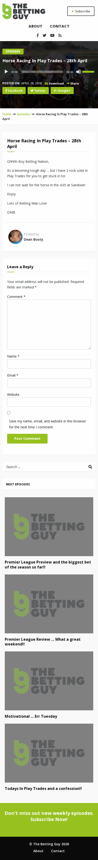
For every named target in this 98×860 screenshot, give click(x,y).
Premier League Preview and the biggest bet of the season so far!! (48, 564)
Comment (16, 296)
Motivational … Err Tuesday (31, 716)
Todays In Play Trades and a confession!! (43, 788)
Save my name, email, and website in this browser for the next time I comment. (47, 424)
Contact (59, 26)
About (35, 26)
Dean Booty (33, 239)
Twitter (40, 90)
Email (12, 375)
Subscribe (81, 11)
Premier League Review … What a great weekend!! (43, 642)
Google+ (64, 90)
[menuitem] (35, 26)
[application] (49, 71)
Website (13, 394)
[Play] (6, 71)
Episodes (13, 51)
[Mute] (78, 71)
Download (56, 83)
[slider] (89, 71)
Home (6, 114)
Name (13, 356)
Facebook (15, 90)
